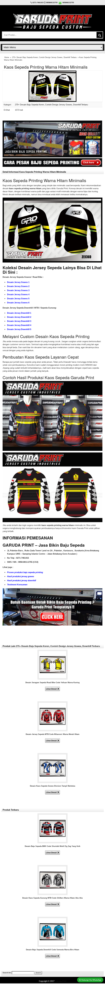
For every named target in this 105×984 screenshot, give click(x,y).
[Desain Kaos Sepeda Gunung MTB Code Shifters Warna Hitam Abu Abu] (52, 880)
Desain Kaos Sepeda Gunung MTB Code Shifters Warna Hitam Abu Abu (52, 898)
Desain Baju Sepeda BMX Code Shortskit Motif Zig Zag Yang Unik (52, 846)
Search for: (7, 973)
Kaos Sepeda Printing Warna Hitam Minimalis (46, 67)
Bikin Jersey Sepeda (52, 978)
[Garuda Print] (52, 21)
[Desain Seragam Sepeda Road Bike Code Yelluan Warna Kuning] (52, 664)
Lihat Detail (51, 689)
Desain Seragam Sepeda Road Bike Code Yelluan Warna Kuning (52, 682)
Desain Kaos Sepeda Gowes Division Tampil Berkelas (52, 786)
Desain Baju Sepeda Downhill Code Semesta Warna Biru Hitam (52, 950)
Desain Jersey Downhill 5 (19, 329)
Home (6, 57)
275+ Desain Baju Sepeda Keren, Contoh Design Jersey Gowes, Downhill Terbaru (44, 57)
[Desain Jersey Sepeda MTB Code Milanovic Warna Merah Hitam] (52, 716)
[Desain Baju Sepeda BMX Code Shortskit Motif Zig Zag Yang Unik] (52, 828)
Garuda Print (60, 981)
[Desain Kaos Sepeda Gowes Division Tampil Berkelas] (52, 768)
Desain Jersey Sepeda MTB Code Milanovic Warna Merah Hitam (52, 734)
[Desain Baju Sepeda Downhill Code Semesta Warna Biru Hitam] (52, 931)
